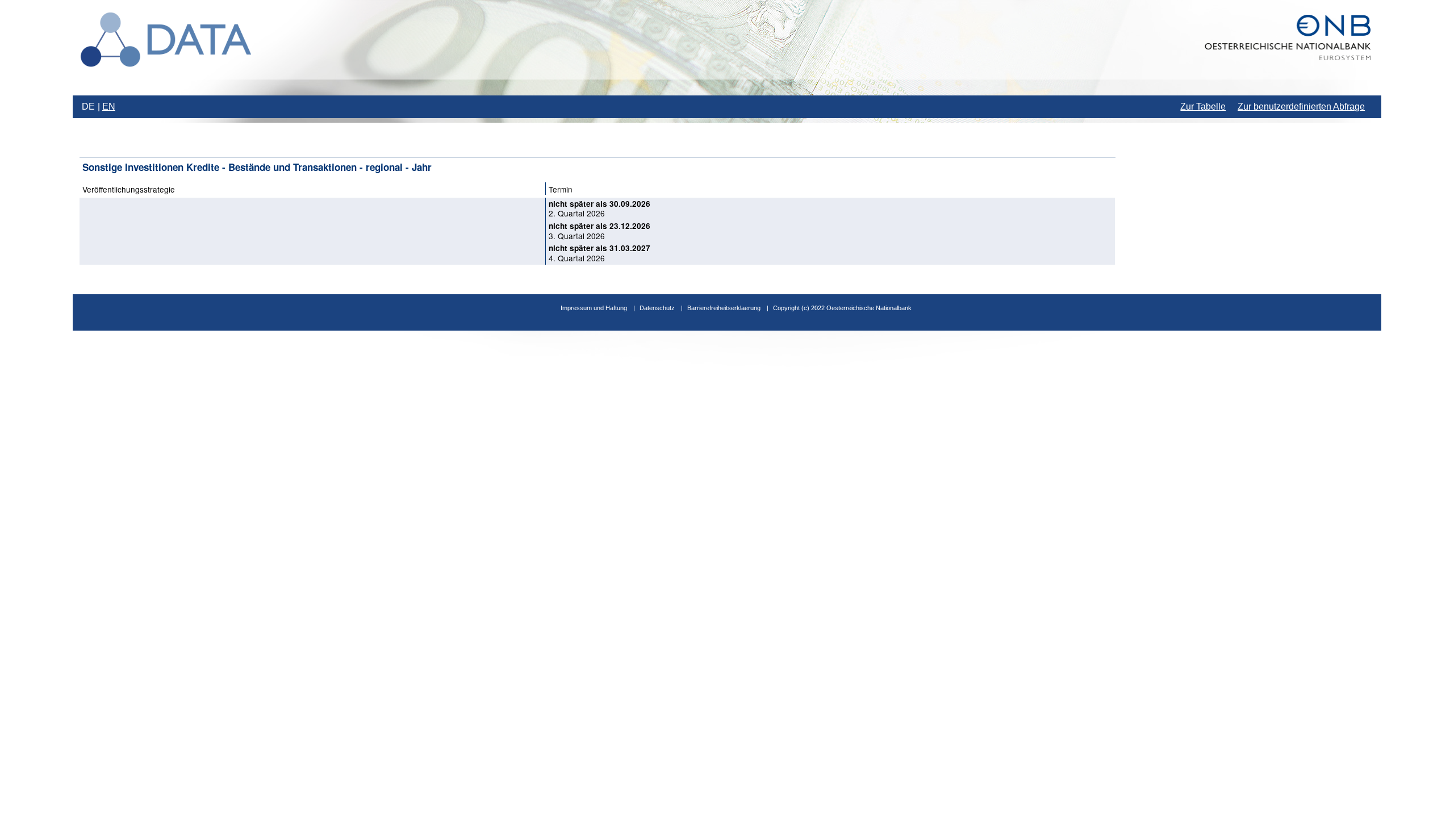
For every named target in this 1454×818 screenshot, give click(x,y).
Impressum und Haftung (594, 307)
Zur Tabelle (1203, 106)
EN (108, 106)
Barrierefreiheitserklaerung (724, 307)
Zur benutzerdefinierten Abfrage (1301, 106)
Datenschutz (657, 307)
